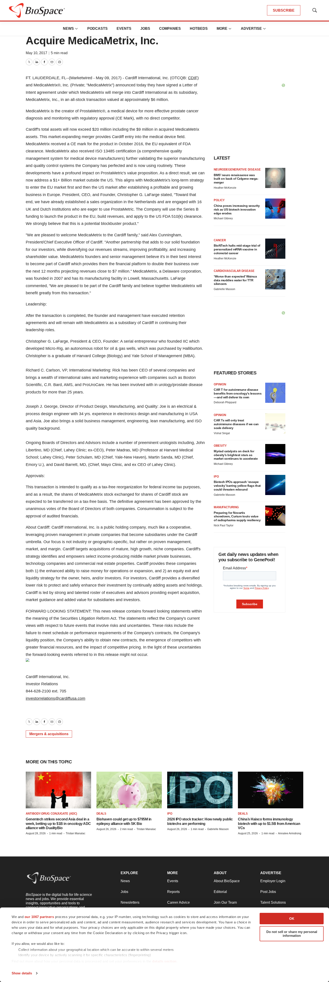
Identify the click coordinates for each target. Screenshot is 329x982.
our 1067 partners (39, 917)
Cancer (220, 240)
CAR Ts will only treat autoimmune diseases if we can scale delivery (236, 424)
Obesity (220, 445)
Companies (170, 28)
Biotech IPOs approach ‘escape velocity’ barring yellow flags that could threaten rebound (237, 485)
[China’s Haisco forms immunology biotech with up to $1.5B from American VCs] (270, 790)
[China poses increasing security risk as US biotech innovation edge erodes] (275, 209)
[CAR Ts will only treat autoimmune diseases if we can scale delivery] (275, 423)
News (68, 28)
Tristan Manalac (75, 833)
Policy (219, 200)
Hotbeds (199, 28)
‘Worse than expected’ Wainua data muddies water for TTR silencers (235, 280)
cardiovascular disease (234, 271)
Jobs (145, 28)
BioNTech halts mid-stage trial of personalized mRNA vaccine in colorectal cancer (237, 249)
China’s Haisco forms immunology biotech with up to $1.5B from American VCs (269, 823)
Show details (22, 973)
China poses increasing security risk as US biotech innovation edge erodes (237, 209)
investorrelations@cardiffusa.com (55, 698)
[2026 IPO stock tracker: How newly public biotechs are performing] (200, 790)
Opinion (220, 384)
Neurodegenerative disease (237, 169)
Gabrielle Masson (224, 289)
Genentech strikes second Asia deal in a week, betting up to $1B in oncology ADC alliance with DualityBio (58, 823)
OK (291, 918)
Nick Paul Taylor (223, 525)
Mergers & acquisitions (48, 734)
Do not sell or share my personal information (291, 933)
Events (124, 28)
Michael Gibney (223, 218)
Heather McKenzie (225, 187)
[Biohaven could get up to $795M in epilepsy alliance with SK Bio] (129, 790)
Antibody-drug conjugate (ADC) (51, 813)
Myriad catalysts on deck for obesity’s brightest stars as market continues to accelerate (236, 455)
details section (164, 961)
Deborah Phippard (225, 402)
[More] (76, 28)
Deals (101, 813)
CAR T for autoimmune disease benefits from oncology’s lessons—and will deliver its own (237, 393)
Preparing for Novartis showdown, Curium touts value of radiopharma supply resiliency (237, 516)
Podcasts (97, 28)
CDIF (192, 78)
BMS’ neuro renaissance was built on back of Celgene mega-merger (236, 178)
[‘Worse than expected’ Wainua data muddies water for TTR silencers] (275, 279)
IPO (216, 476)
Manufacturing (226, 507)
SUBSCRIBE (284, 10)
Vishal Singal (222, 433)
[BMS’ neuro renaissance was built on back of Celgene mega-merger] (275, 178)
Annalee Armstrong (289, 833)
